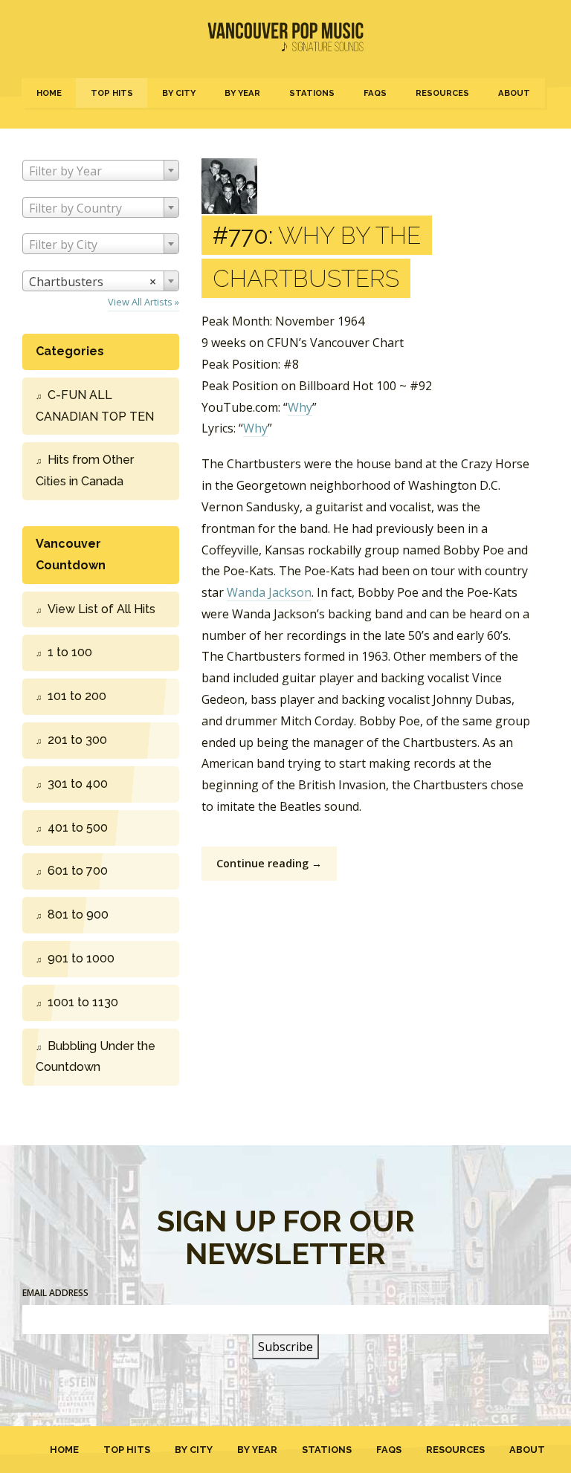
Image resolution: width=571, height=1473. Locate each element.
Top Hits (112, 93)
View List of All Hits (101, 609)
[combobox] (100, 170)
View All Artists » (143, 301)
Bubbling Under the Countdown (95, 1057)
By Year (242, 93)
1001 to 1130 (83, 1002)
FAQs (375, 93)
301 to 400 (78, 784)
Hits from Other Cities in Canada (85, 470)
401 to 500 (78, 827)
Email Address (55, 1292)
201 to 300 (77, 740)
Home (49, 93)
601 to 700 (78, 871)
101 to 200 (77, 696)
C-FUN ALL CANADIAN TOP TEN (95, 406)
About (514, 93)
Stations (312, 93)
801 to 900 (78, 914)
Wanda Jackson (269, 592)
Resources (442, 93)
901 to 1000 (81, 958)
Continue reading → (269, 863)
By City (179, 93)
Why (300, 407)
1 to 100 (70, 652)
